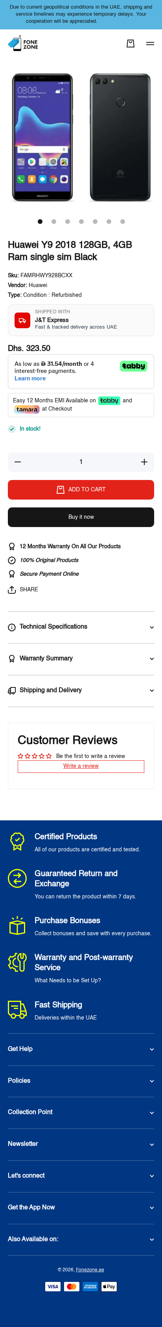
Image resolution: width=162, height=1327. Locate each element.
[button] (130, 43)
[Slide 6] (109, 221)
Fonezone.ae (90, 1270)
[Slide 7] (122, 221)
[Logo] (23, 44)
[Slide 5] (95, 221)
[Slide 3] (67, 221)
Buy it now (81, 517)
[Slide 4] (81, 221)
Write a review (81, 766)
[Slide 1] (40, 221)
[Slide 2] (54, 221)
